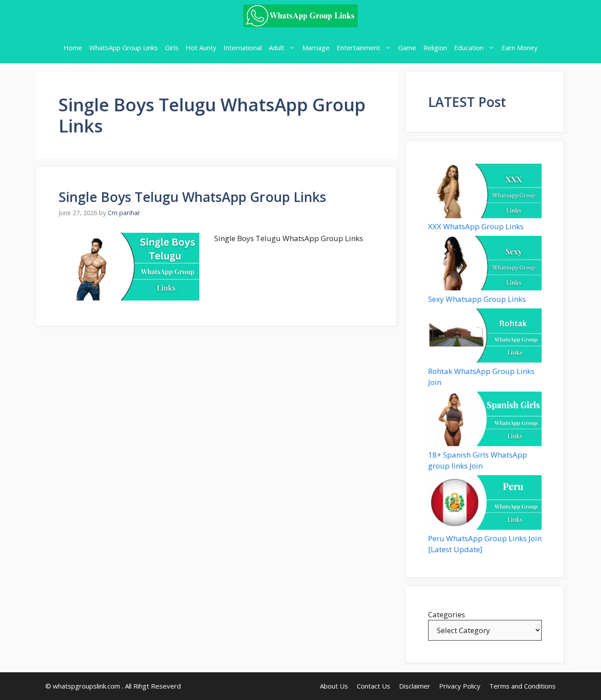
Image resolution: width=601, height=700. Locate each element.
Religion (435, 47)
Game (407, 47)
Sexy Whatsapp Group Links (477, 299)
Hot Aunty (201, 47)
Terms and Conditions (522, 686)
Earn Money (520, 47)
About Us (334, 686)
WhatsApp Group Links (123, 47)
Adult (276, 47)
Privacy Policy (459, 686)
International (243, 47)
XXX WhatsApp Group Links (476, 226)
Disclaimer (414, 686)
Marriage (316, 47)
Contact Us (373, 686)
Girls (172, 47)
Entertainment (358, 47)
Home (72, 47)
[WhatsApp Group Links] (300, 16)
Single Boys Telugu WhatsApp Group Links (192, 197)
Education (469, 47)
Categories (446, 614)
